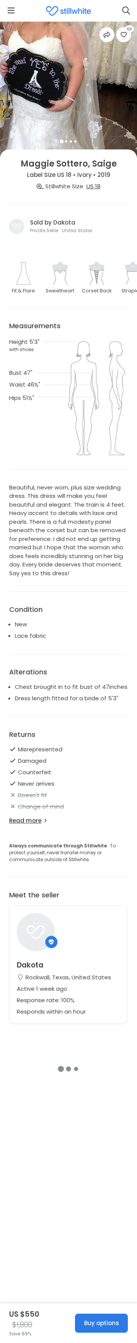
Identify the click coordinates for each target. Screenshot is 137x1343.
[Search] (126, 10)
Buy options (101, 1323)
